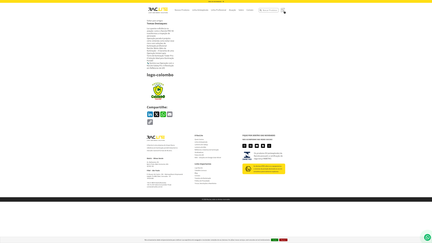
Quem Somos (199, 139)
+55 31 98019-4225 (153, 183)
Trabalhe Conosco (201, 170)
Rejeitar (283, 240)
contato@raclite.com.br (155, 187)
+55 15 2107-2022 (152, 185)
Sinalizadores (199, 152)
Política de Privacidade (202, 181)
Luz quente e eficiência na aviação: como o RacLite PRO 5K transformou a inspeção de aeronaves (160, 32)
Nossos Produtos (182, 10)
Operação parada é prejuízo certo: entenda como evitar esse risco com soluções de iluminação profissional (160, 42)
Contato (249, 10)
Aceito (275, 240)
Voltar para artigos (155, 20)
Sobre (241, 10)
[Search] (261, 10)
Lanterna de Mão (200, 147)
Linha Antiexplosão (200, 10)
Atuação (232, 10)
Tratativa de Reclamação (203, 178)
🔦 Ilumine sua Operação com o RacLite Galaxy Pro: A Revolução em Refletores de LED (160, 65)
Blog (196, 173)
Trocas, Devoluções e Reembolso (205, 183)
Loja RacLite (199, 168)
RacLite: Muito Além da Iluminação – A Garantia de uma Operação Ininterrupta (160, 50)
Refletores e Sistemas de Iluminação (207, 150)
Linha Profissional (218, 10)
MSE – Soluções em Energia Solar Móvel (208, 157)
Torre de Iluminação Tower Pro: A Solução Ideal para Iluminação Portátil (160, 58)
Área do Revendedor (215, 1)
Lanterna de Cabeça (201, 145)
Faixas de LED (199, 155)
